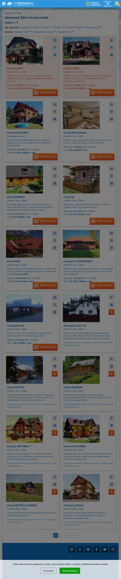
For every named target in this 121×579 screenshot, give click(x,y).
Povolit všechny (70, 570)
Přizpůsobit (48, 570)
